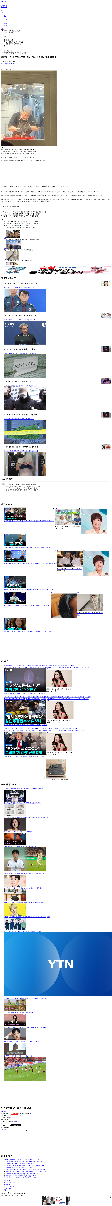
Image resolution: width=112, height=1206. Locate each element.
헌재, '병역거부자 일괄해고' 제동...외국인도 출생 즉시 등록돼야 (25, 1169)
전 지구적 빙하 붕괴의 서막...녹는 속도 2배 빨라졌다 (22, 1173)
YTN (4, 6)
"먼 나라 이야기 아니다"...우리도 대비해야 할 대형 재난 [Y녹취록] (24, 697)
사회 (5, 22)
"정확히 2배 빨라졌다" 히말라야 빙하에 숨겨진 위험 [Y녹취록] (70, 667)
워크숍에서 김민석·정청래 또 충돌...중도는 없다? (21, 1175)
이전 (2, 1129)
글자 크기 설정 (5, 63)
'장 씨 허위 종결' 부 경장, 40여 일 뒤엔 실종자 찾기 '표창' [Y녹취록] (52, 665)
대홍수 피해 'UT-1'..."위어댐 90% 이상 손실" (19, 1167)
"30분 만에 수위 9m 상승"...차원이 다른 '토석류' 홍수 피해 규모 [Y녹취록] (27, 667)
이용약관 (7, 1184)
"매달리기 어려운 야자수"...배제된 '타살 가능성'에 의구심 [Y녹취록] (63, 730)
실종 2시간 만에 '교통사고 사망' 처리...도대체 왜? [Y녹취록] (23, 730)
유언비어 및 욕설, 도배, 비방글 (13, 42)
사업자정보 (7, 1188)
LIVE (2, 13)
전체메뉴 (3, 1)
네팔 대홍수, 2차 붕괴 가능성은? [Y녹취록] (17, 665)
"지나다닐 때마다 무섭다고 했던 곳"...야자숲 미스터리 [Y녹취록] (58, 728)
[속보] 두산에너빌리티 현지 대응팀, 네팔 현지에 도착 (22, 1159)
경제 (5, 20)
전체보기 (3, 1112)
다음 (5, 1129)
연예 (5, 25)
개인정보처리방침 (9, 1182)
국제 (5, 23)
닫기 (2, 29)
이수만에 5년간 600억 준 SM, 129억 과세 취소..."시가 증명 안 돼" (26, 1171)
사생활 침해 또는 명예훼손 (12, 44)
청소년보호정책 (9, 1186)
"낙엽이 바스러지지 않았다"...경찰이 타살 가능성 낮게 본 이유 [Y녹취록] (68, 697)
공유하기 (13, 63)
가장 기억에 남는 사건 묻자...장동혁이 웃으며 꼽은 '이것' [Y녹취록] (68, 699)
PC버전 (6, 1190)
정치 (5, 18)
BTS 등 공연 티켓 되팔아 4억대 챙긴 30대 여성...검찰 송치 (24, 1161)
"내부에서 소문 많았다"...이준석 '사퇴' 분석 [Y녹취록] (21, 728)
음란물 (6, 46)
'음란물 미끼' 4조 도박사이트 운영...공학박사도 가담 (22, 1177)
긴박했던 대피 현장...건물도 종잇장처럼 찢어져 (20, 1163)
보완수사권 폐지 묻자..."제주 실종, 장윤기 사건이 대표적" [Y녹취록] (25, 699)
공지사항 (7, 1180)
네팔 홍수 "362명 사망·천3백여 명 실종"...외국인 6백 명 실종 (25, 1165)
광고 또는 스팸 (8, 40)
